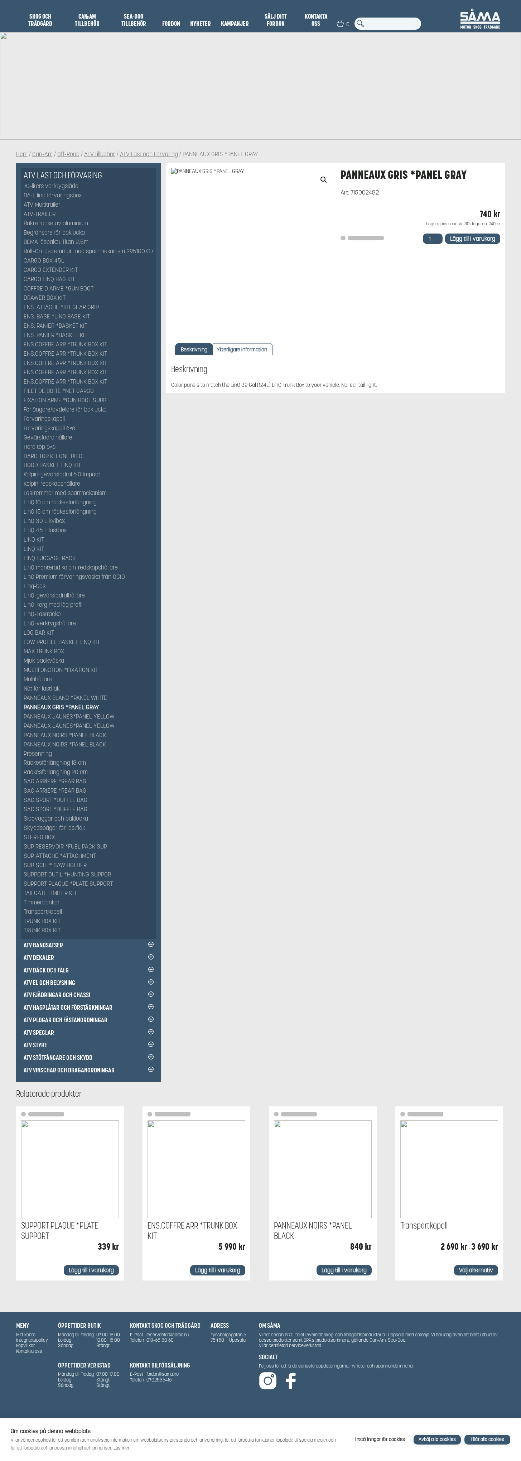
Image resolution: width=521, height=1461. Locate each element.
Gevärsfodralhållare (48, 437)
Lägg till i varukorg (472, 238)
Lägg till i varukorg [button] (91, 1270)
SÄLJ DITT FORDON (276, 20)
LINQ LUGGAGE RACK (50, 558)
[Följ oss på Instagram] (268, 1381)
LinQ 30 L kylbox (44, 521)
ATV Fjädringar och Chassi (57, 995)
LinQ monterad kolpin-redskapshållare (71, 567)
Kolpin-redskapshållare (52, 484)
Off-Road (68, 154)
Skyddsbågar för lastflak (54, 828)
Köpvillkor (25, 1345)
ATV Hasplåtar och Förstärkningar (68, 1007)
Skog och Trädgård (40, 20)
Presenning (38, 754)
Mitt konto (25, 1335)
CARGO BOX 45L (44, 261)
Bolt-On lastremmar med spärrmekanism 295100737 (89, 251)
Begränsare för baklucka (54, 233)
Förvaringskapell (44, 419)
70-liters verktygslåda (51, 186)
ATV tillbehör (99, 154)
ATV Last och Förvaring (149, 154)
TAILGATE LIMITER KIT (50, 893)
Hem (22, 154)
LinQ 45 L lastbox (45, 530)
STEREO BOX (39, 837)
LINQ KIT (34, 540)
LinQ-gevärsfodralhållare (54, 595)
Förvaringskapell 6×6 (49, 428)
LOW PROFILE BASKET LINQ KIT (62, 642)
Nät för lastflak (42, 689)
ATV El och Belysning (49, 983)
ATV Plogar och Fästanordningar (65, 1020)
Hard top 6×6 (40, 447)
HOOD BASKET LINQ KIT (52, 465)
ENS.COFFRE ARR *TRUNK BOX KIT (65, 344)
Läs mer (121, 1448)
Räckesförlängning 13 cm (55, 763)
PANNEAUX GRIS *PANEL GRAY (61, 707)
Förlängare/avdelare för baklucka (65, 410)
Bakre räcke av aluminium (56, 223)
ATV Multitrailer (42, 205)
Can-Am (42, 154)
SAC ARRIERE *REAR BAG (55, 781)
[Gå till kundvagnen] (340, 23)
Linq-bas (34, 586)
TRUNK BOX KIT (42, 921)
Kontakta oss (316, 20)
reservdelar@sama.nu (167, 1335)
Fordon (171, 23)
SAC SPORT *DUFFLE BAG (55, 800)
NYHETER (200, 23)
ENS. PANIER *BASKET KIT (55, 326)
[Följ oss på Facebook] (291, 1381)
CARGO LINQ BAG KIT (49, 279)
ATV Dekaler (39, 957)
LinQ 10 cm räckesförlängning (60, 502)
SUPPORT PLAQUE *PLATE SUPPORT (68, 884)
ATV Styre (35, 1045)
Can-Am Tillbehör (87, 20)
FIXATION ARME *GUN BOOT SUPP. (65, 400)
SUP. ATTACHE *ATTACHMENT (60, 856)
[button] (323, 179)
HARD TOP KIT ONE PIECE (55, 456)
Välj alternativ (476, 1270)
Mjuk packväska (44, 661)
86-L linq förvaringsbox (53, 195)
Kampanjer (235, 23)
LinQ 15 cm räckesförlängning (60, 512)
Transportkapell (43, 912)
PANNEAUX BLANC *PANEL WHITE (65, 698)
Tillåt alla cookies (488, 1439)
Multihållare (38, 679)
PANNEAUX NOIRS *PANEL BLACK (65, 735)
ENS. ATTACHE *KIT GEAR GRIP (61, 307)
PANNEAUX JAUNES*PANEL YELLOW (69, 716)
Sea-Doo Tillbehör (133, 20)
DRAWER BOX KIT (45, 298)
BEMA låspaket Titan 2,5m (56, 242)
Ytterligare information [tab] (242, 349)
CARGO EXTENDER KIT (51, 270)
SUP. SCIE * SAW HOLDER (55, 865)
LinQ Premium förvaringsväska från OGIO (74, 577)
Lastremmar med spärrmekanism (65, 493)
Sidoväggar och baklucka (56, 819)
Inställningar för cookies (380, 1439)
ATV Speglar (39, 1032)
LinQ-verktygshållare (50, 623)
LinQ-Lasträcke (42, 614)
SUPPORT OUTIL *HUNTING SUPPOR (67, 874)
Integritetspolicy (32, 1340)
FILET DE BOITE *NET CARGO (59, 391)
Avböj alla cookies (437, 1439)
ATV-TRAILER (40, 214)
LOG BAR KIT (39, 633)
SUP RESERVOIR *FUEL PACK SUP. (65, 847)
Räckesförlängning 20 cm (56, 772)
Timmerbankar (42, 902)
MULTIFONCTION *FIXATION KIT (61, 670)
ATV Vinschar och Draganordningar (69, 1070)
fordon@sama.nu (162, 1374)
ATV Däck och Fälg (46, 970)
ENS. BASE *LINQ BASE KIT (57, 316)
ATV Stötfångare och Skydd (58, 1057)
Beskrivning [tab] (194, 349)
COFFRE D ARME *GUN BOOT (58, 288)
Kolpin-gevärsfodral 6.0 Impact (62, 474)
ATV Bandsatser (43, 945)
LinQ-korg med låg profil (53, 605)
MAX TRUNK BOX (44, 651)
